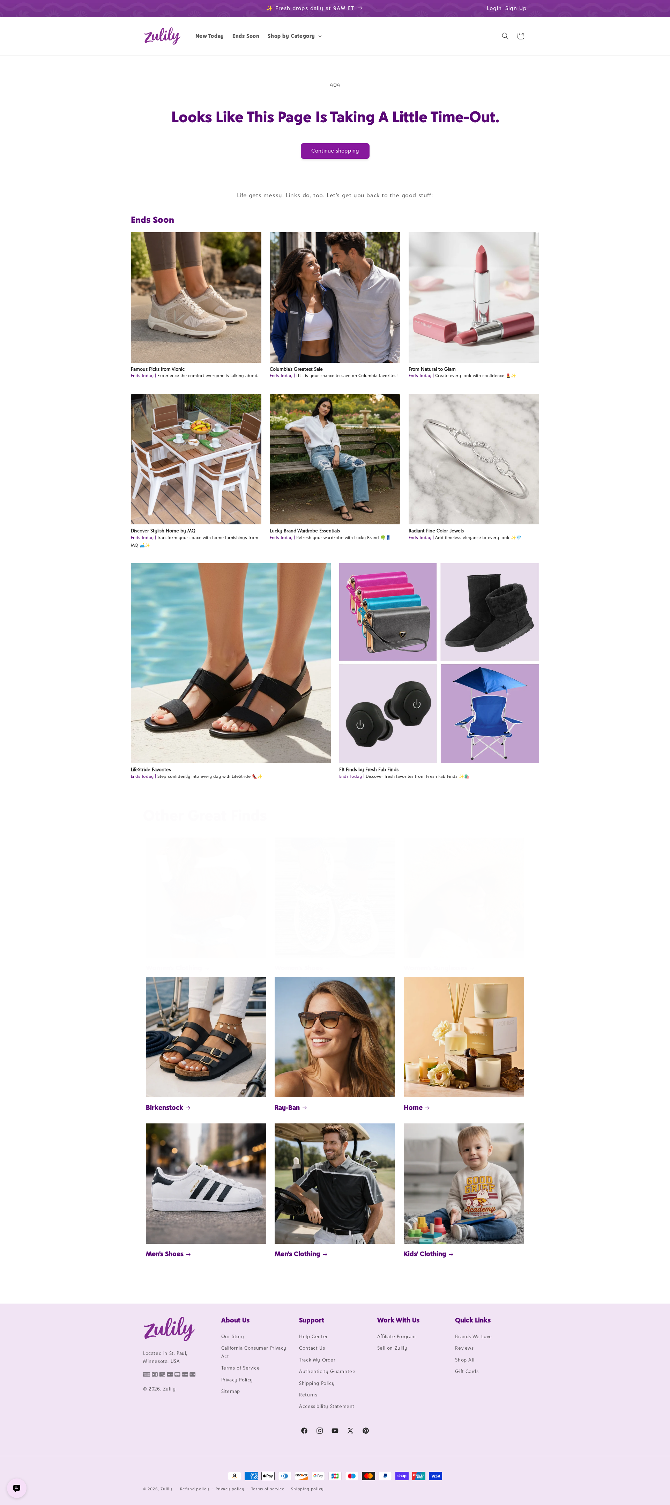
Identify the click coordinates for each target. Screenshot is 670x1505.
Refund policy (194, 1488)
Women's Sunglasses (435, 968)
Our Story (232, 1336)
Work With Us (398, 1320)
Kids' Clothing (425, 1253)
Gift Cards (466, 1371)
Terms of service (268, 1488)
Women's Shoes (299, 968)
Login (494, 8)
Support (311, 1320)
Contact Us (312, 1348)
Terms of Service (240, 1368)
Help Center (313, 1336)
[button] (294, 36)
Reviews (464, 1348)
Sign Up (516, 8)
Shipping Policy (317, 1383)
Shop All (464, 1360)
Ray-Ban (287, 1107)
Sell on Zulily (392, 1348)
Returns (308, 1394)
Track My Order (317, 1360)
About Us (235, 1320)
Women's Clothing (174, 968)
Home (413, 1107)
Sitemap (230, 1391)
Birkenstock (164, 1107)
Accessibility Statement (327, 1406)
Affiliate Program (396, 1336)
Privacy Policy (237, 1379)
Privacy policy (230, 1488)
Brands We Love (473, 1336)
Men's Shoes (165, 1253)
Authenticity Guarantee (327, 1371)
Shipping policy (307, 1488)
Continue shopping (335, 150)
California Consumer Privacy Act (253, 1352)
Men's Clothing (297, 1253)
